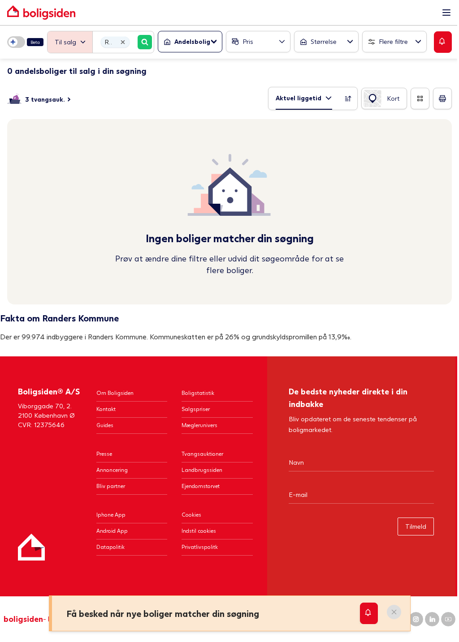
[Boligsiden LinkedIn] (432, 619)
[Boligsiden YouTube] (448, 619)
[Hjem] (31, 547)
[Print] (442, 98)
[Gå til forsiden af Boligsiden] (220, 12)
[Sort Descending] (348, 98)
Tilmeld (415, 526)
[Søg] (145, 42)
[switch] (25, 42)
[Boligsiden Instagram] (416, 619)
